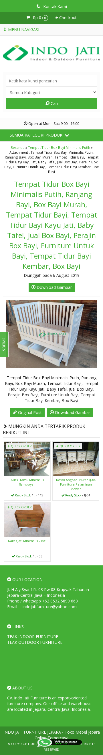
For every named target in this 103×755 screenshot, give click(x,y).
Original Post (29, 412)
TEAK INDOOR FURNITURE (32, 636)
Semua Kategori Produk (37, 135)
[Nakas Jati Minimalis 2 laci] (27, 519)
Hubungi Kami (29, 495)
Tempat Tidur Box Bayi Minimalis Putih (59, 147)
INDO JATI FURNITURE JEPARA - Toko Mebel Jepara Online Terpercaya (51, 734)
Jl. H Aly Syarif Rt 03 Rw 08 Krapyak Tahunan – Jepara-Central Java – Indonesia (49, 592)
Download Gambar (53, 287)
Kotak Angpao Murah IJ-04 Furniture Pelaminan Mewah (76, 484)
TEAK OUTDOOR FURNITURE (34, 642)
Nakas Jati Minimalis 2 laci (27, 541)
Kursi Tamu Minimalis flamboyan (27, 482)
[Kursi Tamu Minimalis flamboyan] (27, 458)
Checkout (67, 17)
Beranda (18, 147)
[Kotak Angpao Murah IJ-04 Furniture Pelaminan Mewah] (76, 458)
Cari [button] (53, 103)
